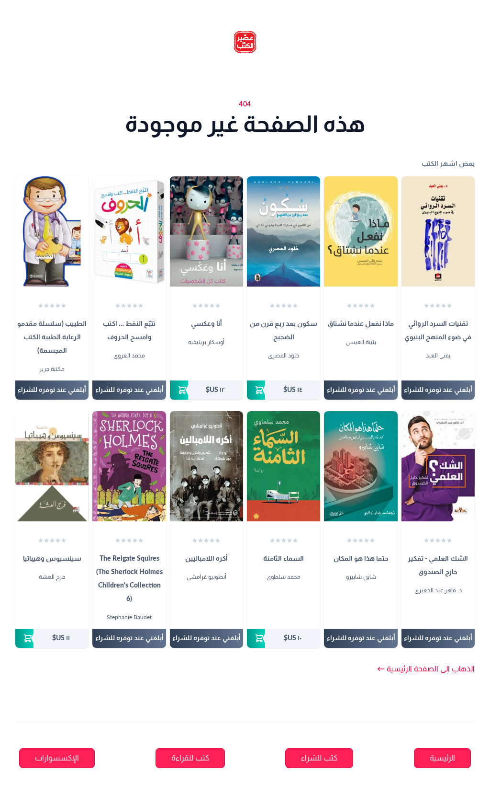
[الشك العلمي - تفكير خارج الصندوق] (438, 466)
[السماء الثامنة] (283, 466)
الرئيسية (442, 758)
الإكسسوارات (57, 758)
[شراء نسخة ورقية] (283, 390)
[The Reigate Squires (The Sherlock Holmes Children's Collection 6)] (129, 466)
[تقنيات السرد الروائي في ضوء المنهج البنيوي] (438, 231)
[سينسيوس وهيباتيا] (52, 466)
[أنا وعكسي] (206, 231)
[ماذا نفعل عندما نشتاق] (360, 231)
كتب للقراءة (190, 758)
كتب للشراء (319, 758)
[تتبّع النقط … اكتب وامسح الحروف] (129, 231)
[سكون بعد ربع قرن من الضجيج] (283, 231)
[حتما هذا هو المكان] (360, 466)
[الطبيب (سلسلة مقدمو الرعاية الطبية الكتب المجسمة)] (52, 231)
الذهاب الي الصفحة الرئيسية (426, 669)
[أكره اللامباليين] (206, 466)
